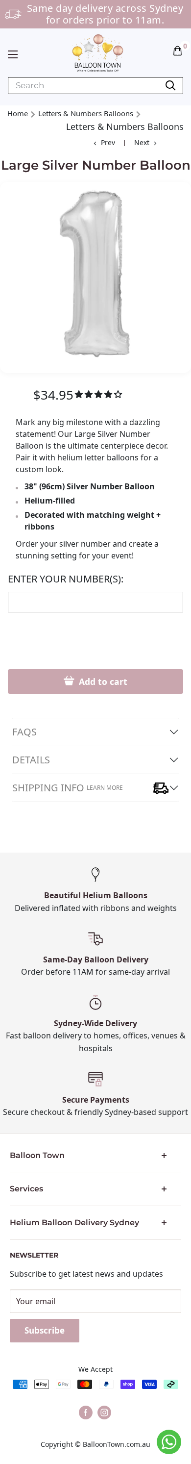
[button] (177, 50)
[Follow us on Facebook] (86, 1412)
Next (141, 142)
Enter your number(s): (65, 579)
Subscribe (44, 1330)
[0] (178, 50)
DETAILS (31, 759)
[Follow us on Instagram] (104, 1412)
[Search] (170, 85)
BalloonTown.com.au (116, 1444)
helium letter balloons (98, 457)
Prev (108, 142)
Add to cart (101, 681)
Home (17, 113)
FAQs (24, 731)
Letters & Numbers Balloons (85, 113)
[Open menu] (13, 54)
